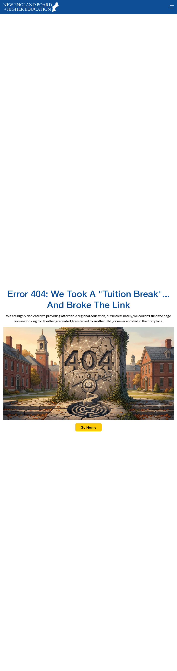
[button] (170, 7)
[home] (31, 7)
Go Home (88, 427)
